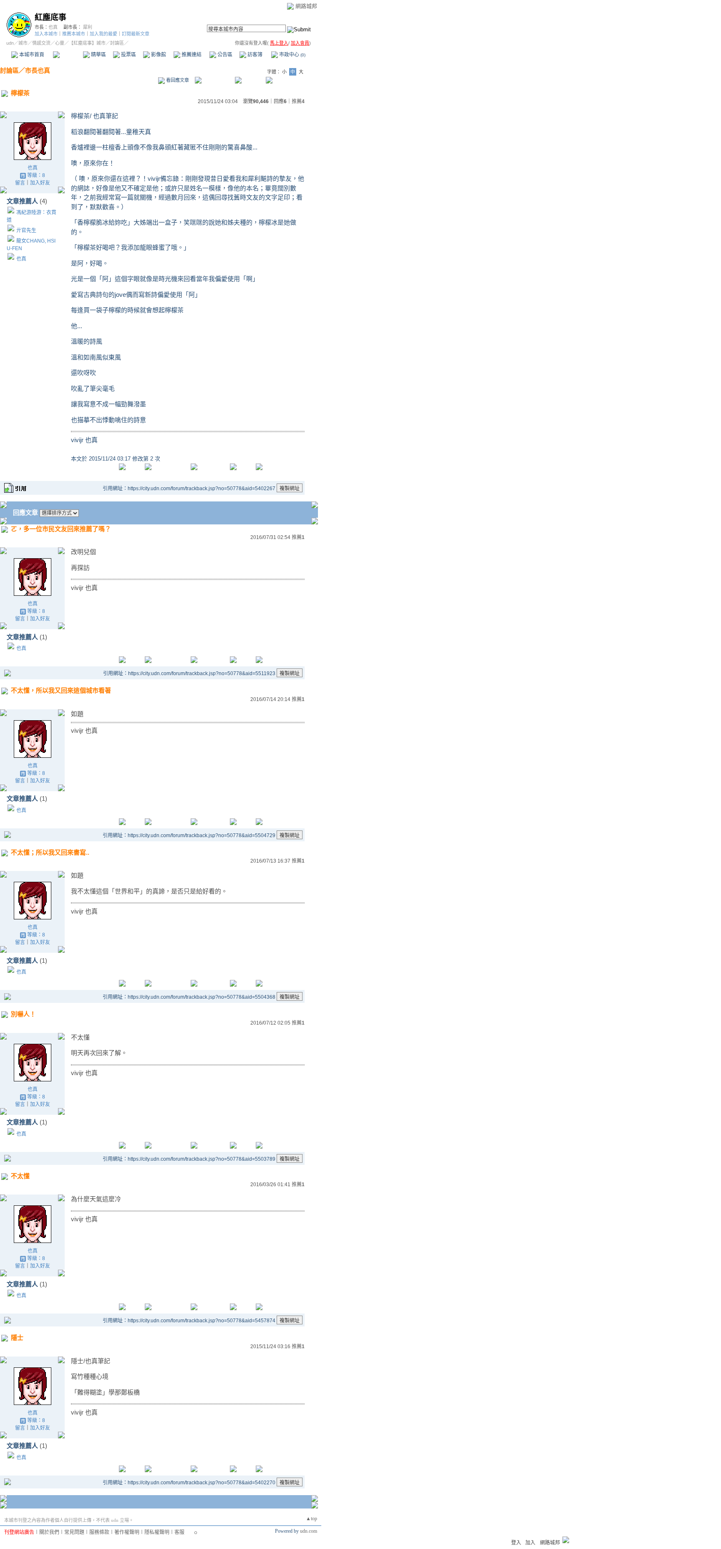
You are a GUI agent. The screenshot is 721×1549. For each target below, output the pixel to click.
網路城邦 (306, 6)
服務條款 (99, 1532)
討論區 (68, 55)
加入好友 (40, 183)
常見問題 (74, 1532)
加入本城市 (46, 33)
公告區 (224, 55)
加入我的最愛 (103, 33)
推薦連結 (191, 55)
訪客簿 (254, 55)
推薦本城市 (73, 33)
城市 (23, 43)
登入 (516, 1543)
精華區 (98, 55)
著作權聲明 (126, 1532)
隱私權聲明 (156, 1532)
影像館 (158, 55)
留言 (20, 183)
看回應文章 (177, 80)
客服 (179, 1532)
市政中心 (291, 55)
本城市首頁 (31, 55)
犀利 (87, 27)
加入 (530, 1543)
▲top (311, 1518)
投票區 (128, 55)
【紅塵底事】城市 (87, 43)
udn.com (308, 1531)
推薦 (298, 101)
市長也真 (37, 70)
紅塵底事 (50, 17)
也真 (53, 27)
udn (10, 43)
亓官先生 (26, 230)
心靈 (59, 43)
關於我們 (49, 1532)
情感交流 (41, 43)
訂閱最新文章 (135, 33)
